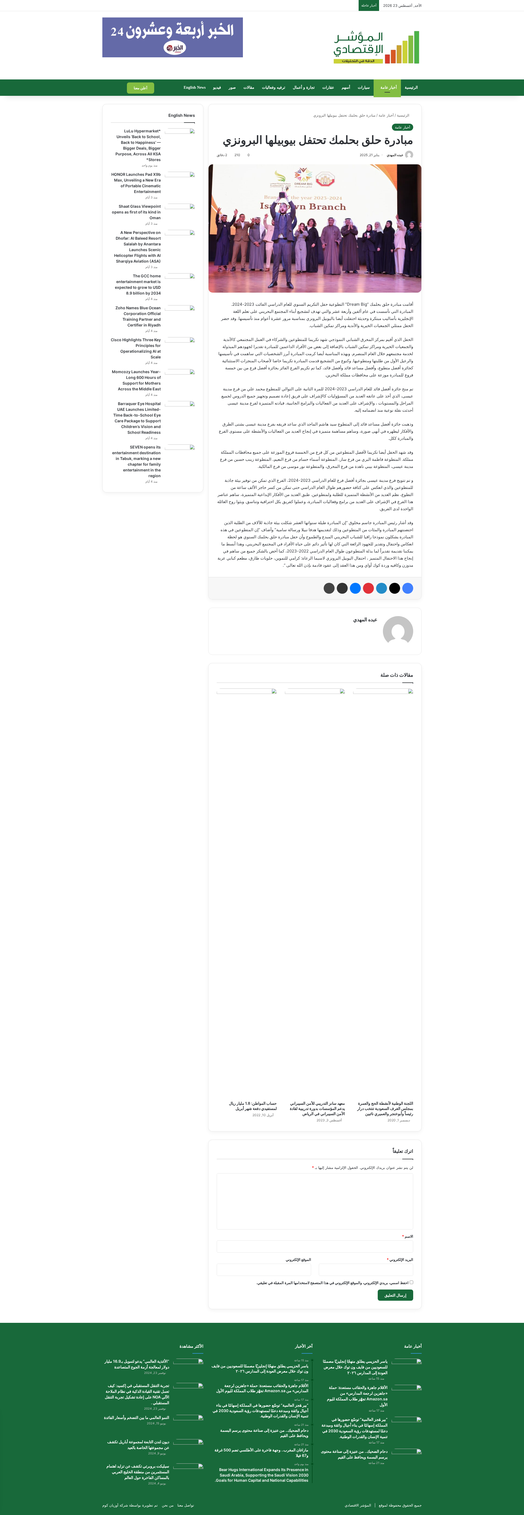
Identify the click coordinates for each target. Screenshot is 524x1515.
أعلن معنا (140, 88)
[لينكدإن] (381, 588)
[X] (394, 588)
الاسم (407, 1236)
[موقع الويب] (374, 629)
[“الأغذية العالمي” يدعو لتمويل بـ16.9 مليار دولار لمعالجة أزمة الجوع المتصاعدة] (188, 1369)
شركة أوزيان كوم (115, 1505)
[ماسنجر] (355, 588)
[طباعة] (329, 588)
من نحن (168, 1505)
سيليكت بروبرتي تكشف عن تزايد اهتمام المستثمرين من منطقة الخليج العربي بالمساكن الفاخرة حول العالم (137, 1472)
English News (195, 87)
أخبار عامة (388, 87)
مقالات (248, 87)
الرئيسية (411, 87)
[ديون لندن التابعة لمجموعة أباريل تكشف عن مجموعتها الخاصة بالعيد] (188, 1449)
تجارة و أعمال (304, 87)
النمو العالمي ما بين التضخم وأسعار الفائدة (136, 1417)
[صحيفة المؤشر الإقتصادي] (375, 45)
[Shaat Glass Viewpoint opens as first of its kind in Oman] (180, 214)
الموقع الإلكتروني (298, 1259)
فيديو (217, 87)
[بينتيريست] (368, 588)
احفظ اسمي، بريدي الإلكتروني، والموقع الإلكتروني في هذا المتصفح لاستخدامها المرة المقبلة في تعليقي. (332, 1283)
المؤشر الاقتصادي (358, 1505)
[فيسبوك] (407, 588)
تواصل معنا (185, 1505)
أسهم (346, 87)
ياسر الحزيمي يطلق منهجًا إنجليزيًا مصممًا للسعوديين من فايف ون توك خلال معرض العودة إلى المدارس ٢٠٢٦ (355, 1367)
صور (232, 87)
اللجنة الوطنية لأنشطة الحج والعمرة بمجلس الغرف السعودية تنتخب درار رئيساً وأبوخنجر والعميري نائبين (385, 1108)
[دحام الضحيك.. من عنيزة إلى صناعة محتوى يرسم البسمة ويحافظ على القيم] (407, 1459)
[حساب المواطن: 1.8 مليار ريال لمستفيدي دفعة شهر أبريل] (247, 893)
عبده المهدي (395, 155)
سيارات (364, 87)
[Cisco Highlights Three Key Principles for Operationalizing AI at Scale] (180, 347)
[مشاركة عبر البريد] (342, 588)
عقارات (328, 87)
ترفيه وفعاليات (273, 87)
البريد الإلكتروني (400, 1259)
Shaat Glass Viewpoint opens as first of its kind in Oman (136, 212)
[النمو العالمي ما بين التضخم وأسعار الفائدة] (188, 1425)
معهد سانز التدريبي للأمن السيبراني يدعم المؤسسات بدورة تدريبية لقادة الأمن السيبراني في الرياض (317, 1108)
